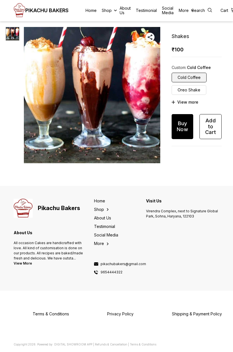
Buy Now (182, 126)
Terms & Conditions (143, 344)
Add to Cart (210, 126)
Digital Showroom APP (73, 344)
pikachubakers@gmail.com (123, 264)
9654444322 (111, 272)
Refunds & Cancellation (111, 344)
